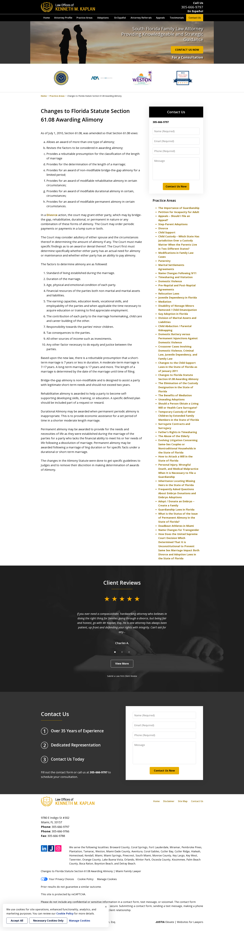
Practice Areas (84, 17)
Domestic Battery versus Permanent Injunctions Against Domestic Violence (178, 338)
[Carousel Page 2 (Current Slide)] (122, 652)
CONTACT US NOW (187, 49)
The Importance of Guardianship (178, 208)
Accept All (17, 920)
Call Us (198, 3)
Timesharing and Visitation (175, 277)
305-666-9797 (192, 7)
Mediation (164, 301)
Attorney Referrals (141, 17)
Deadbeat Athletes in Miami (176, 525)
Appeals (160, 17)
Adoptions (103, 17)
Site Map (183, 801)
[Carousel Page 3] (129, 652)
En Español (195, 11)
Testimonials (177, 17)
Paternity (164, 261)
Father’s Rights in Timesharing (177, 432)
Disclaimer (168, 801)
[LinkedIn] (44, 848)
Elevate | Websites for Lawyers (179, 922)
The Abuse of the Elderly (173, 436)
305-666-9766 (60, 831)
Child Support (166, 232)
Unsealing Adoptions (171, 399)
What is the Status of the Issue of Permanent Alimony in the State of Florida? (178, 518)
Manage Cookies (107, 879)
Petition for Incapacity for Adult (178, 212)
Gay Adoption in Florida (173, 313)
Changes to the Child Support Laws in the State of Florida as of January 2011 (177, 367)
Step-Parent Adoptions (173, 224)
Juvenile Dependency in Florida (177, 297)
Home (46, 17)
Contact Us (195, 17)
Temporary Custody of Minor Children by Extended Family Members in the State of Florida (178, 416)
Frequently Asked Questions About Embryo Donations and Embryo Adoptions (177, 493)
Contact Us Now (176, 186)
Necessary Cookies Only (48, 920)
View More (122, 663)
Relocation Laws (168, 293)
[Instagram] (58, 848)
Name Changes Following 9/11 (177, 273)
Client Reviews (122, 582)
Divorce (51, 215)
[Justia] (51, 848)
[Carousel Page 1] (114, 652)
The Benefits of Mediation (175, 395)
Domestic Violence (170, 281)
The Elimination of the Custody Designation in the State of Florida (178, 387)
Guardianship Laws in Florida (176, 509)
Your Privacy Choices (61, 879)
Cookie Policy (85, 879)
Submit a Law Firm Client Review (122, 676)
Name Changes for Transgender (178, 530)
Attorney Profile (63, 17)
